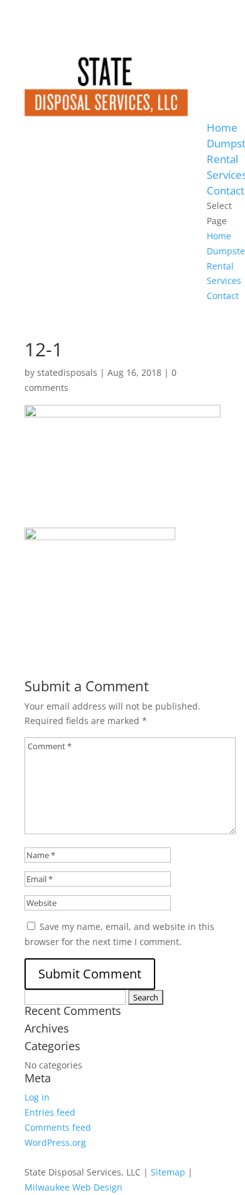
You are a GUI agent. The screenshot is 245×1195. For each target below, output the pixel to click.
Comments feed (57, 1127)
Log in (37, 1097)
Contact (225, 190)
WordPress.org (55, 1142)
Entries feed (49, 1112)
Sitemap (168, 1172)
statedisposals (67, 372)
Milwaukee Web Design (73, 1187)
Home (222, 127)
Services (224, 280)
